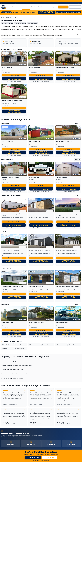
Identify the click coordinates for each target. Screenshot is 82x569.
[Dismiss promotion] (80, 1)
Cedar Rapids (6, 344)
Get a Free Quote (50, 457)
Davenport (32, 344)
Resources (43, 7)
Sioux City (73, 344)
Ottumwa (59, 344)
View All (76, 123)
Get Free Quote (76, 7)
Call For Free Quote (76, 3)
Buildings (13, 7)
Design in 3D (64, 7)
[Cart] (56, 7)
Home (2, 17)
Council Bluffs (20, 344)
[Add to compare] (25, 53)
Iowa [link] (15, 17)
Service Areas (9, 17)
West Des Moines (20, 348)
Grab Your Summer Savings (61, 12)
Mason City (46, 344)
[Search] (53, 7)
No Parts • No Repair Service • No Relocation (14, 81)
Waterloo (5, 348)
